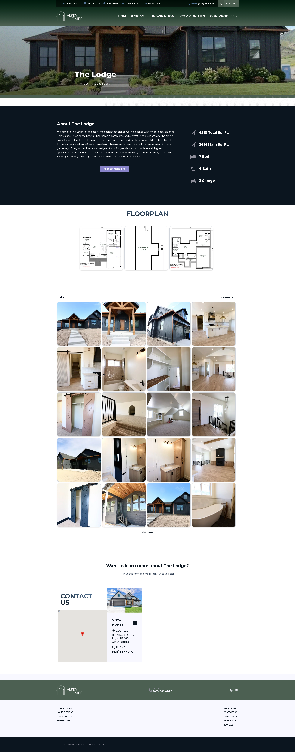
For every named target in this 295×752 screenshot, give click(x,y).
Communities (192, 16)
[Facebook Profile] (231, 690)
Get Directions (120, 641)
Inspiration (163, 16)
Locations (154, 3)
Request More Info (114, 169)
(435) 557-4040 (122, 651)
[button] (82, 634)
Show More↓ (227, 297)
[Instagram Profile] (237, 690)
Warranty (112, 3)
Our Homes (64, 708)
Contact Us (93, 3)
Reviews (228, 725)
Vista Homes (117, 622)
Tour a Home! (132, 3)
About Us (71, 3)
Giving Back (230, 716)
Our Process (222, 16)
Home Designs (131, 16)
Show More (147, 532)
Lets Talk (230, 4)
